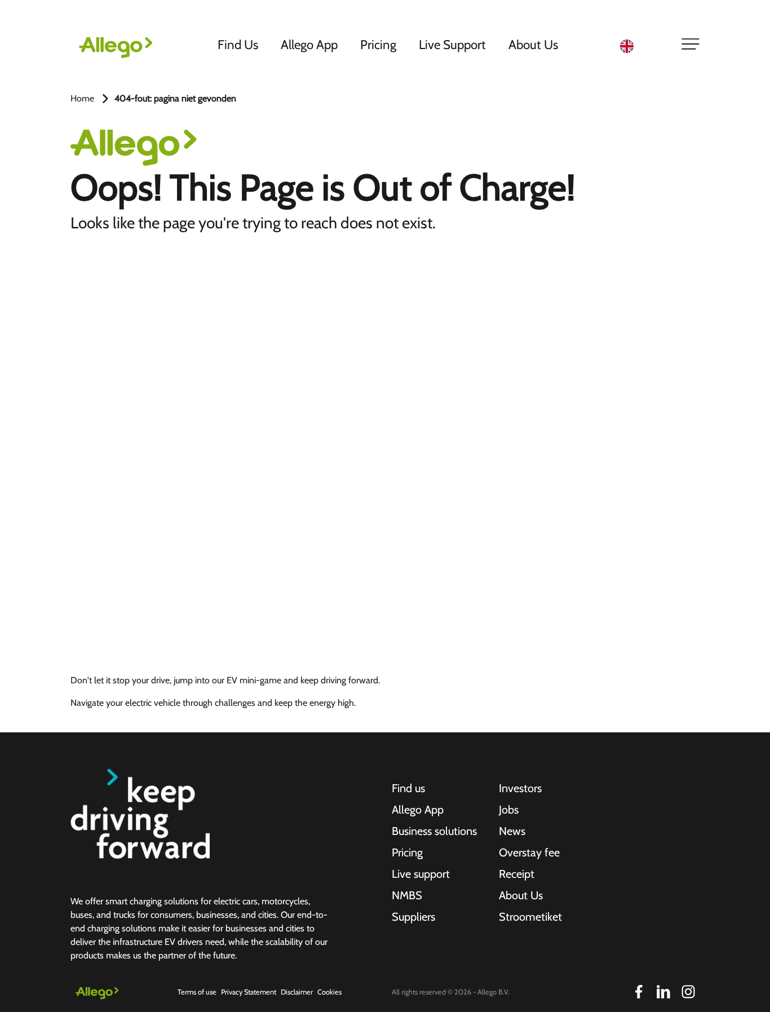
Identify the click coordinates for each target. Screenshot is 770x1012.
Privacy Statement (248, 992)
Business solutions (434, 831)
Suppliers (413, 916)
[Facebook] (638, 991)
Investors (520, 788)
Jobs (509, 809)
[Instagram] (688, 991)
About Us (533, 44)
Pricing (378, 44)
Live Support (452, 44)
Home (82, 98)
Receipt (516, 874)
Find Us (238, 44)
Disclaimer (297, 992)
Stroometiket (530, 916)
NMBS (407, 895)
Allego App (309, 44)
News (512, 831)
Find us (408, 788)
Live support (421, 874)
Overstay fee (529, 852)
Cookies (329, 992)
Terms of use (197, 992)
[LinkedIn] (663, 991)
